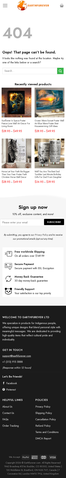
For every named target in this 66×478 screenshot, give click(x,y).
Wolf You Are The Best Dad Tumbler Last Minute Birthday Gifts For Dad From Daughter (48, 174)
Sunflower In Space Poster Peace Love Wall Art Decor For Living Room (16, 123)
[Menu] (5, 5)
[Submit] (60, 71)
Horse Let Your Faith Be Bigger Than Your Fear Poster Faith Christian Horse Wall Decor (16, 174)
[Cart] (62, 5)
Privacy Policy (41, 234)
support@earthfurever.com (16, 356)
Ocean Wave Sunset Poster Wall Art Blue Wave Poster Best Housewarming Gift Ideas (49, 123)
